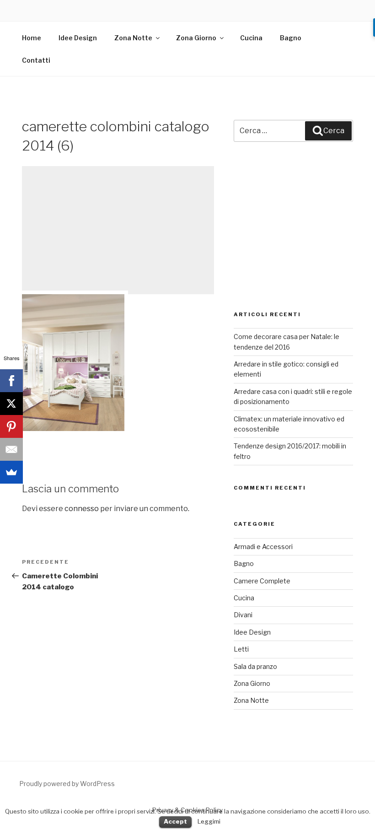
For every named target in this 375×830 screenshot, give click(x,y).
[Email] (11, 449)
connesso (81, 508)
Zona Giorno (196, 38)
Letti (241, 649)
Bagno (290, 38)
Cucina (251, 38)
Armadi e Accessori (263, 546)
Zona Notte (133, 38)
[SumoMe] (11, 472)
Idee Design (78, 38)
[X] (11, 403)
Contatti (36, 60)
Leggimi (209, 821)
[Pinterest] (11, 426)
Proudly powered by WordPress (67, 783)
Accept (175, 821)
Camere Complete (262, 581)
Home (31, 38)
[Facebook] (11, 380)
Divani (243, 615)
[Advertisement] (118, 230)
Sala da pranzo (255, 666)
